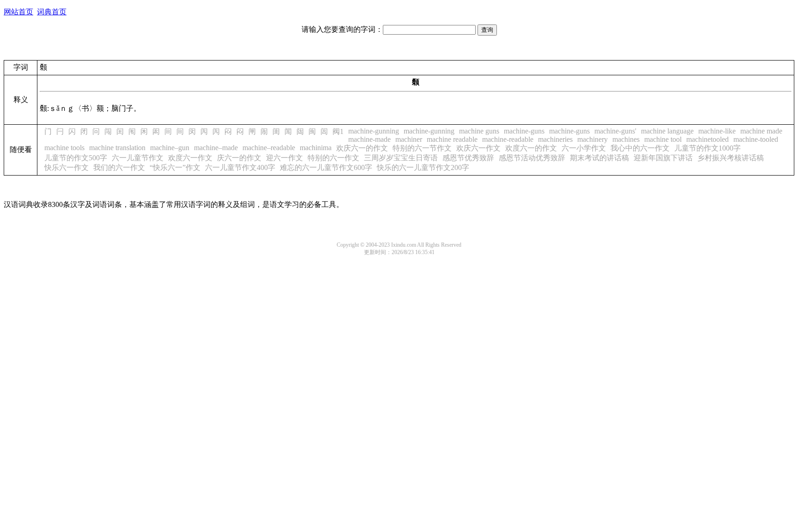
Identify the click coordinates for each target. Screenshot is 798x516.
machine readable (452, 139)
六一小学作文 (584, 148)
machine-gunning (373, 131)
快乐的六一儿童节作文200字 (423, 167)
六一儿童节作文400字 (240, 167)
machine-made (369, 139)
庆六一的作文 (239, 158)
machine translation (117, 148)
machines (626, 139)
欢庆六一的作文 (362, 148)
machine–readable (268, 148)
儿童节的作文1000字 (707, 148)
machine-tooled (755, 139)
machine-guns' (615, 131)
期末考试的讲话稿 (599, 158)
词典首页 (51, 12)
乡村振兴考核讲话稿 (730, 158)
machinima (316, 148)
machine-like (717, 131)
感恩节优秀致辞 (468, 158)
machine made (761, 131)
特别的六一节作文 (422, 148)
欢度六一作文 (190, 158)
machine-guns (524, 131)
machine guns (479, 131)
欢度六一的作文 (531, 148)
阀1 (338, 131)
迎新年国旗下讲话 (663, 158)
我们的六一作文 (119, 167)
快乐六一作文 (66, 167)
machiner (408, 139)
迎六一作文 (284, 158)
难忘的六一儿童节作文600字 (326, 167)
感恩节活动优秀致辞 (532, 158)
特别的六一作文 (333, 158)
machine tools (64, 148)
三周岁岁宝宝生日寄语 (401, 158)
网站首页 (18, 12)
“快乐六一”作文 (175, 167)
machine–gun (169, 148)
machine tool (663, 139)
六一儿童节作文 (137, 158)
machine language (667, 131)
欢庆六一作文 (478, 148)
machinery (592, 139)
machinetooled (707, 139)
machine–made (216, 148)
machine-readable (507, 139)
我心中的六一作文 (640, 148)
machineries (555, 139)
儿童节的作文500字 (75, 158)
